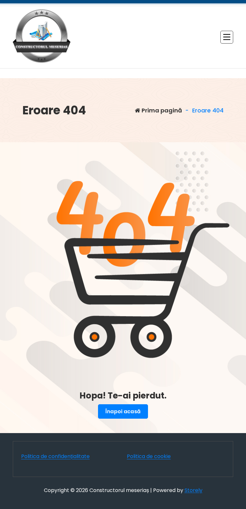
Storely (193, 490)
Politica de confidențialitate (55, 456)
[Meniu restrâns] (226, 37)
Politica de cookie (149, 456)
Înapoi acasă (123, 411)
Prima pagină (161, 110)
